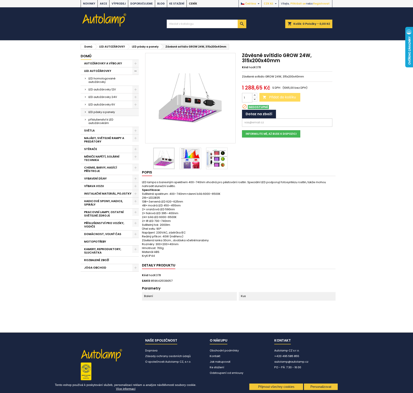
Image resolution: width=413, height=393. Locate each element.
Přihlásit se (298, 3)
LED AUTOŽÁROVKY (97, 71)
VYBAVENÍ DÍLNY (95, 178)
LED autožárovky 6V (101, 104)
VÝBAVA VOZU (94, 186)
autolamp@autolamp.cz (291, 362)
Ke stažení (176, 3)
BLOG (161, 3)
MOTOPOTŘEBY (95, 242)
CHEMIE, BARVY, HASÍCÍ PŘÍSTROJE (100, 169)
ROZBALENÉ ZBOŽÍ (96, 260)
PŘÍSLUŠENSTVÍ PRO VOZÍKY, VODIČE (104, 225)
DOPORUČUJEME (141, 3)
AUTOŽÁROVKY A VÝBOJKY (103, 63)
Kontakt (215, 356)
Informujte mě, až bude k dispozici (271, 134)
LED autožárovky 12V (102, 89)
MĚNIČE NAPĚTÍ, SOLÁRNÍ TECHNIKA (101, 158)
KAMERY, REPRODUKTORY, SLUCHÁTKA (102, 251)
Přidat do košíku (279, 97)
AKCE (103, 3)
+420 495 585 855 (286, 356)
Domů (86, 56)
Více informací (126, 388)
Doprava (151, 350)
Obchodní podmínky (224, 350)
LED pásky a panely (101, 112)
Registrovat (321, 3)
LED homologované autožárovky (102, 80)
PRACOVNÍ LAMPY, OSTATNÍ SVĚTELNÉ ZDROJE (104, 214)
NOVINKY (89, 3)
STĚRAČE (90, 149)
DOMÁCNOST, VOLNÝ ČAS (102, 234)
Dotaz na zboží (259, 113)
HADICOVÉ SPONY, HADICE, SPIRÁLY (103, 203)
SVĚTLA (89, 130)
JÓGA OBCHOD (95, 268)
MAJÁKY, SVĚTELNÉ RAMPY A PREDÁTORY (104, 140)
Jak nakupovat (220, 362)
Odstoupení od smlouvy (226, 373)
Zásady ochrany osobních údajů (168, 356)
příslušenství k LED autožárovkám (100, 121)
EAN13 (146, 281)
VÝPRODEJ (119, 3)
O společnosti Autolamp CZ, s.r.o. (168, 362)
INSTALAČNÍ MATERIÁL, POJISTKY (107, 194)
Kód (245, 67)
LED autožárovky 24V (102, 97)
